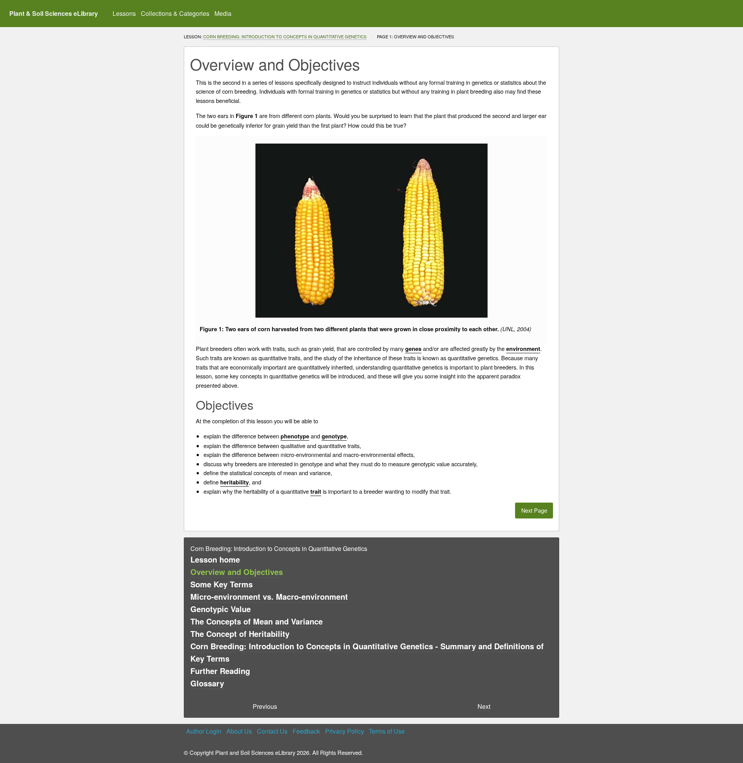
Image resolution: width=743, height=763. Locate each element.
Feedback (306, 731)
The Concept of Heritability (239, 633)
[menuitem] (124, 13)
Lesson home (215, 559)
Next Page (534, 510)
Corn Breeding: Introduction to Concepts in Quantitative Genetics (284, 36)
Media (222, 13)
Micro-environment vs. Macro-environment (269, 596)
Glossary (207, 683)
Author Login (203, 731)
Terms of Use (387, 731)
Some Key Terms (221, 584)
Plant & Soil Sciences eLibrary (53, 13)
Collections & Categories (175, 13)
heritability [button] (234, 482)
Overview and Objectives (236, 571)
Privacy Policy (344, 731)
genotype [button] (334, 436)
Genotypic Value (220, 608)
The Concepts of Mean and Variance (256, 621)
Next (484, 706)
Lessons (124, 13)
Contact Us (272, 731)
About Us (239, 731)
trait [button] (315, 492)
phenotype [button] (295, 436)
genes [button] (413, 349)
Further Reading (220, 670)
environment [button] (523, 349)
